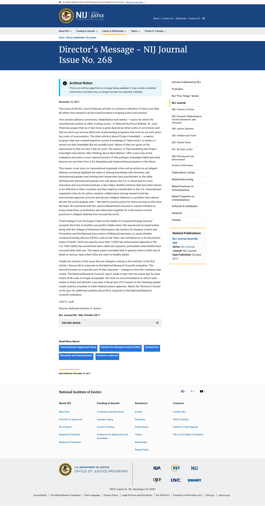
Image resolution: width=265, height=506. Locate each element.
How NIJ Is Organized (70, 419)
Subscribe (181, 18)
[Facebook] (184, 393)
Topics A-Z (194, 18)
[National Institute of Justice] (194, 470)
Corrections (152, 347)
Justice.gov (224, 495)
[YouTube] (203, 393)
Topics (138, 434)
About (156, 18)
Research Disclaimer (70, 442)
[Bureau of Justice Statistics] (176, 472)
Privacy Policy (111, 495)
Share (206, 20)
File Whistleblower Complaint (66, 495)
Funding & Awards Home (110, 411)
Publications (141, 426)
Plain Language (92, 495)
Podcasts (140, 419)
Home (61, 37)
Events (138, 411)
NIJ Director (65, 426)
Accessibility (40, 495)
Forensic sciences (107, 355)
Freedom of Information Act (187, 495)
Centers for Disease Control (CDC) (120, 347)
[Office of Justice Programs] (66, 15)
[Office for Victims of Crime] (176, 482)
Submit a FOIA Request (185, 426)
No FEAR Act (162, 495)
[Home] (90, 16)
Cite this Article (71, 322)
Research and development (76, 355)
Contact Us (167, 18)
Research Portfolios (69, 434)
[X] (193, 393)
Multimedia (141, 442)
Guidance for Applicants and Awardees (112, 436)
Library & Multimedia (75, 37)
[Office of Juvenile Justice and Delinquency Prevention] (157, 482)
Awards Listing (105, 419)
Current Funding (105, 426)
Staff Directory (181, 419)
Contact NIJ (179, 411)
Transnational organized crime (78, 347)
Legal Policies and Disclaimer (137, 495)
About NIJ (64, 411)
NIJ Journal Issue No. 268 (185, 240)
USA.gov (210, 495)
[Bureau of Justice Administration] (157, 470)
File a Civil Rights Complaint (188, 434)
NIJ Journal (91, 37)
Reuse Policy (142, 449)
